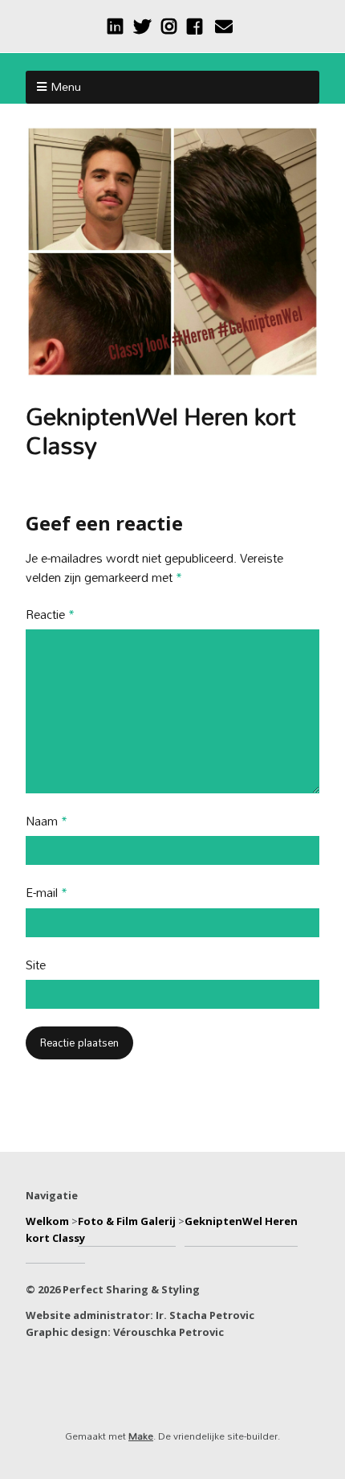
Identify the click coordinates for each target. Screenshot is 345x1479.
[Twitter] (142, 26)
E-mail (46, 893)
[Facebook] (194, 26)
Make (140, 1435)
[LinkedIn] (117, 26)
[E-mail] (223, 26)
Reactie (50, 615)
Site (36, 966)
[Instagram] (169, 26)
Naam (46, 822)
